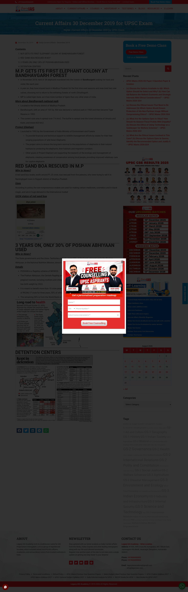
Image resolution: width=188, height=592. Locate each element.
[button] (122, 262)
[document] (94, 296)
